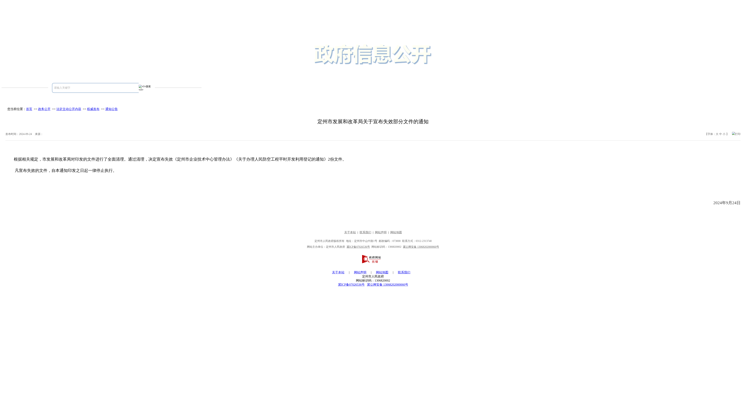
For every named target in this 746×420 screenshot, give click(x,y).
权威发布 (93, 109)
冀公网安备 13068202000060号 (387, 284)
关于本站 (338, 272)
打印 (738, 134)
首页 (29, 109)
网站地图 (382, 272)
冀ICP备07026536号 (351, 284)
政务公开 (44, 109)
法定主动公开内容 (68, 109)
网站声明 (360, 272)
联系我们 (404, 272)
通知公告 (111, 109)
